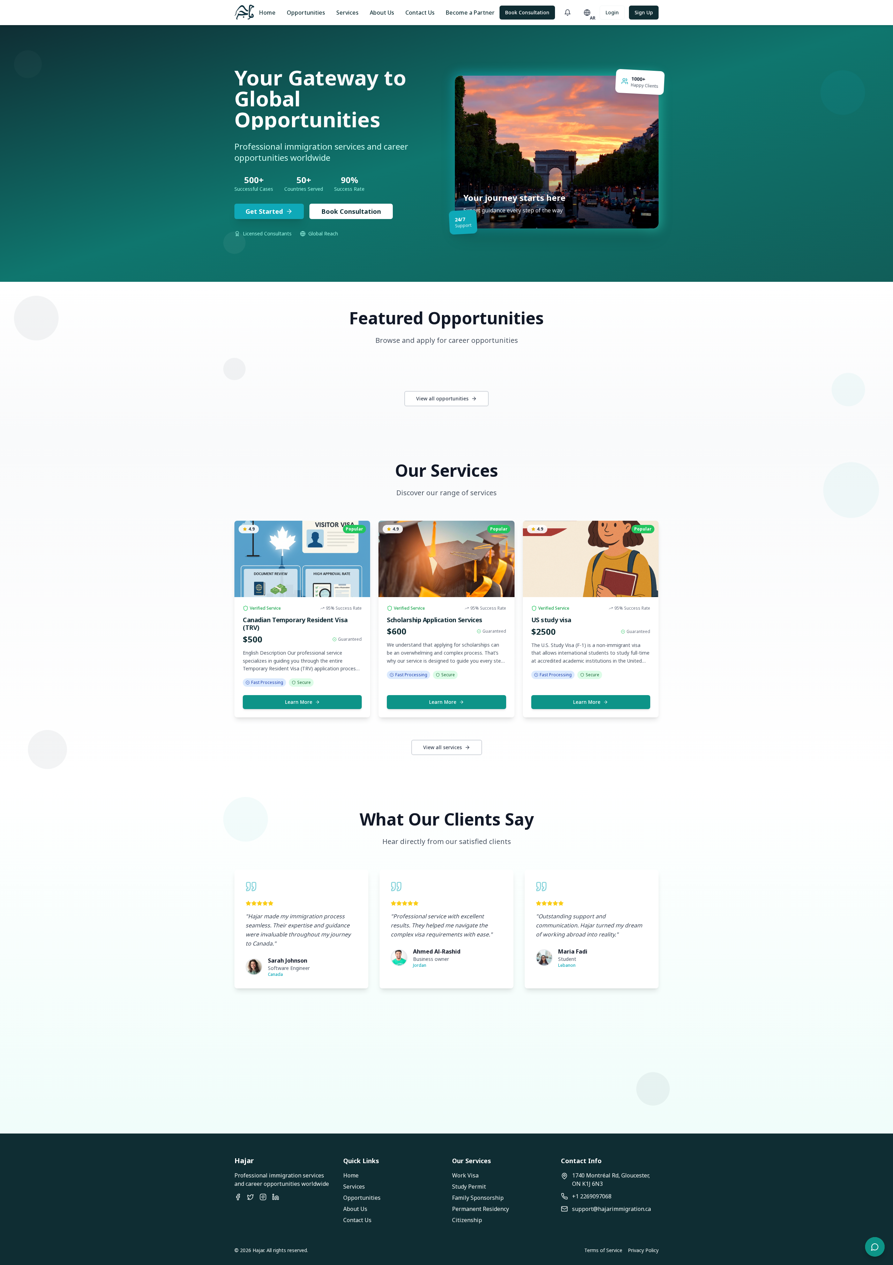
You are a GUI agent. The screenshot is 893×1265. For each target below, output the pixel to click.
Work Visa (465, 1175)
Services (347, 12)
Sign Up (644, 12)
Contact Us (420, 12)
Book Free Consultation (483, 1078)
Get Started (264, 211)
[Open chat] (875, 1247)
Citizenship (467, 1220)
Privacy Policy (643, 1250)
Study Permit (469, 1186)
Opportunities (306, 12)
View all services (442, 747)
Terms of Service (603, 1250)
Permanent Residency (480, 1209)
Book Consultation (527, 12)
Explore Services (399, 1078)
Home (267, 12)
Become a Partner (470, 12)
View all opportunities (442, 398)
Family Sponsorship (478, 1198)
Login (612, 12)
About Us (382, 12)
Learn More (298, 702)
